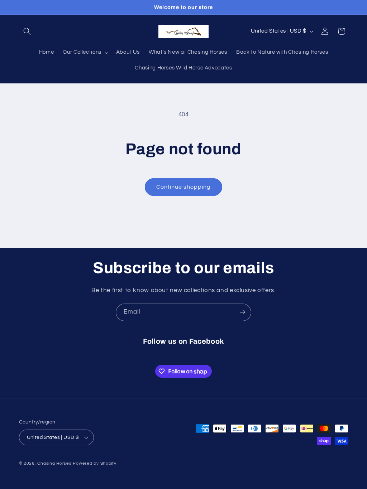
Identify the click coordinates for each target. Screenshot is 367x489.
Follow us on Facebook (183, 341)
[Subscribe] (242, 312)
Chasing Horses (55, 463)
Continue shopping (183, 187)
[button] (27, 31)
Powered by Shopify (94, 463)
